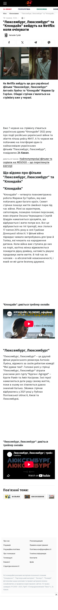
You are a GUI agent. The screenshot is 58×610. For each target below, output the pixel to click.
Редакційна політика (11, 549)
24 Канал (7, 9)
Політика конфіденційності (40, 549)
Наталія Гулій (15, 35)
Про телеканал (9, 554)
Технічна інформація (38, 554)
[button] (9, 42)
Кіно (5, 13)
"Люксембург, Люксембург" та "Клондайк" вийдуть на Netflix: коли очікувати (38, 13)
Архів (32, 562)
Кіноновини (14, 13)
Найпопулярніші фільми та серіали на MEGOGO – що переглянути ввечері (27, 162)
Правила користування (39, 545)
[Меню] (5, 3)
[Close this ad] (56, 594)
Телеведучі (7, 558)
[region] (29, 603)
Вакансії (6, 562)
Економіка (42, 9)
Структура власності (11, 566)
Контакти (33, 558)
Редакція (7, 545)
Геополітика (24, 9)
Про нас (6, 541)
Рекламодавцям (36, 541)
